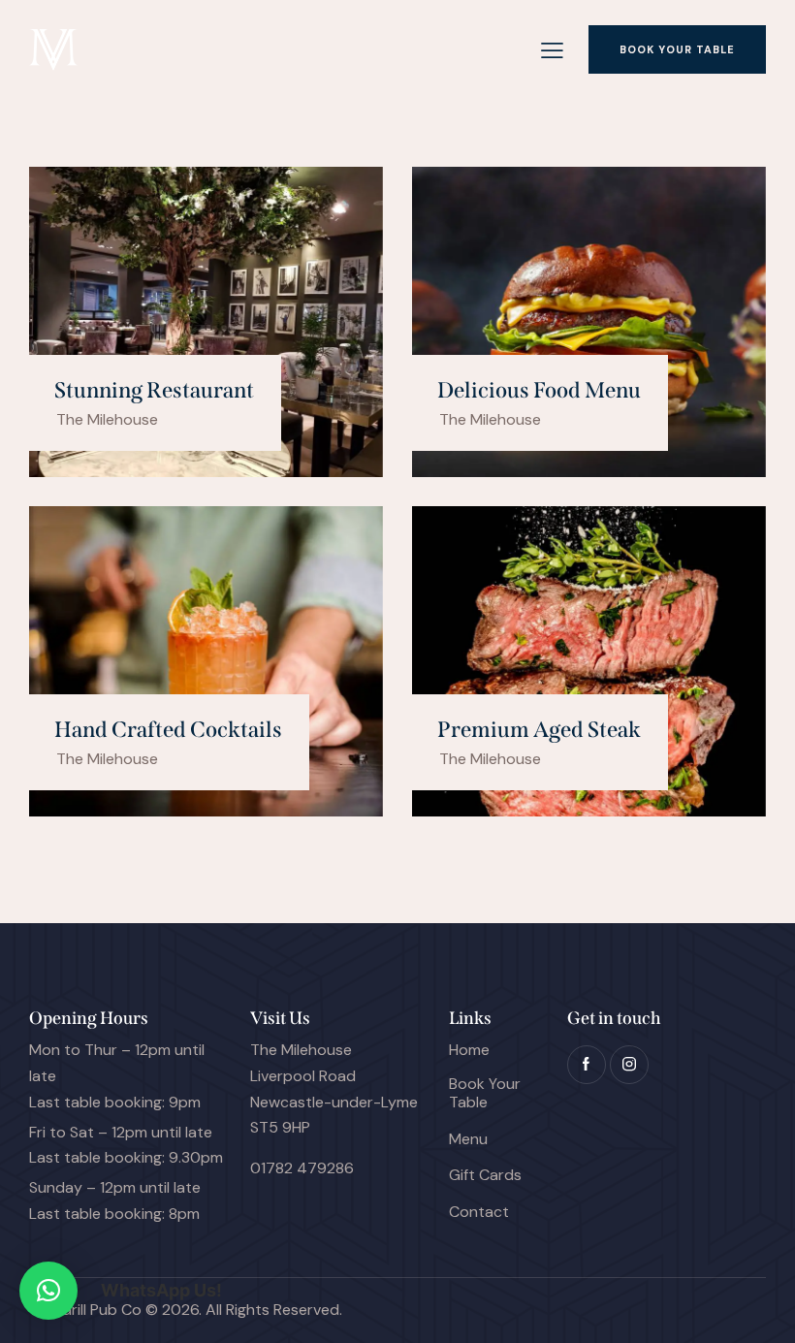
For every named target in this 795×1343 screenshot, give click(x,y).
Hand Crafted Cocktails (168, 730)
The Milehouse (107, 419)
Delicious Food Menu (539, 390)
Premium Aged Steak (539, 730)
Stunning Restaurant (154, 390)
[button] (48, 1291)
